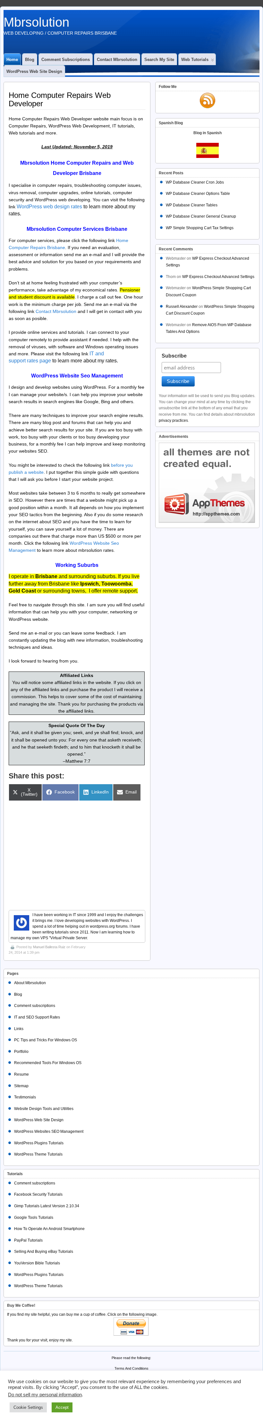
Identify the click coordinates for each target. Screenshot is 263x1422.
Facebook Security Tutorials (38, 1194)
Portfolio (21, 1051)
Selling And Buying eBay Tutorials (43, 1251)
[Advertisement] (77, 852)
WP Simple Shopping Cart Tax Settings (199, 228)
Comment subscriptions (65, 59)
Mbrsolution (36, 22)
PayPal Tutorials (28, 1240)
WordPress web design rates (49, 206)
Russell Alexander (182, 306)
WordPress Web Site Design (34, 71)
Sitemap (21, 1086)
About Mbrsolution (30, 983)
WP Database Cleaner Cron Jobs (195, 182)
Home (12, 59)
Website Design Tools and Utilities (43, 1108)
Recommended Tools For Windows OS (47, 1063)
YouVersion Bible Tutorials (37, 1263)
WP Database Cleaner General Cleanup (201, 216)
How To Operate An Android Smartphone (49, 1229)
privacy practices (173, 420)
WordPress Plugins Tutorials (39, 1143)
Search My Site (159, 59)
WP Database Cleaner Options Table (198, 193)
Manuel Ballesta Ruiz (49, 947)
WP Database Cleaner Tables (191, 205)
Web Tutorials (194, 59)
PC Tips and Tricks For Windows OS (45, 1040)
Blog (29, 59)
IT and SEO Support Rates (37, 1017)
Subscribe (174, 356)
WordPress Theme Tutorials (38, 1154)
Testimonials (25, 1097)
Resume (21, 1074)
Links (18, 1029)
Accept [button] (62, 1407)
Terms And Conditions (131, 1368)
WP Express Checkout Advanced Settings (218, 276)
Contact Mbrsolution (117, 59)
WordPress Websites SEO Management (48, 1131)
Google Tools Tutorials (33, 1217)
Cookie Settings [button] (28, 1407)
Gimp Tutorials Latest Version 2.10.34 (46, 1206)
